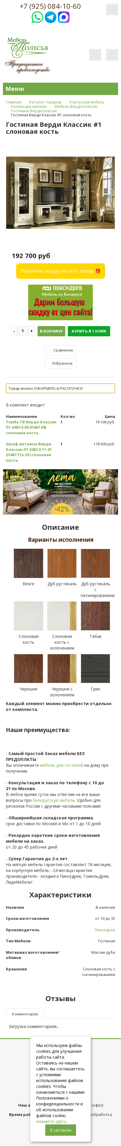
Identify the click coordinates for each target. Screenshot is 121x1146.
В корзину (51, 331)
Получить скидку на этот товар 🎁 (61, 271)
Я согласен (60, 1130)
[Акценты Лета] (60, 491)
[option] (60, 192)
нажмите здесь (51, 1121)
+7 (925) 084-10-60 (50, 6)
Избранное (62, 363)
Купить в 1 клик (89, 331)
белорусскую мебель (54, 800)
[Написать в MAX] (64, 16)
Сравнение (63, 350)
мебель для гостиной (61, 765)
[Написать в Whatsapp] (37, 16)
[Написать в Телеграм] (50, 16)
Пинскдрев (105, 929)
